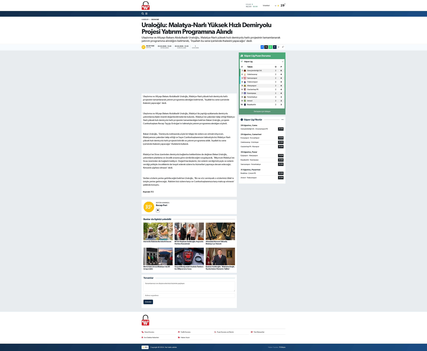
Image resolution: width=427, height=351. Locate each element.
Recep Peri (161, 205)
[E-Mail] (158, 210)
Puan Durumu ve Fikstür (225, 332)
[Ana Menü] (145, 13)
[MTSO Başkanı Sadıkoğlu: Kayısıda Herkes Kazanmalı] (189, 231)
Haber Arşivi (185, 337)
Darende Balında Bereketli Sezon (157, 241)
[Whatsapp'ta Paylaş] (270, 47)
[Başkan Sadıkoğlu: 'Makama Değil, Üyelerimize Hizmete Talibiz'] (220, 256)
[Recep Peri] (148, 207)
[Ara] (143, 13)
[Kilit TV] (146, 5)
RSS (146, 347)
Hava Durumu (149, 332)
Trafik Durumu (185, 332)
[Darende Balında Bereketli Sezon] (158, 231)
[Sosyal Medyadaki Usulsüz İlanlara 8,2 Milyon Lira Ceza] (189, 256)
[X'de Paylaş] (266, 47)
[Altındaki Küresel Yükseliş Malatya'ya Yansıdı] (220, 231)
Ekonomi (155, 19)
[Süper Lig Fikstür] (282, 120)
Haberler (145, 19)
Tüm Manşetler (259, 332)
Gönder (148, 302)
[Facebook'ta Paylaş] (262, 47)
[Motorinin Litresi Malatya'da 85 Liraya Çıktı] (158, 256)
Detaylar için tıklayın (262, 111)
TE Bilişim (282, 347)
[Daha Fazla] (275, 47)
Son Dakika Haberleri (151, 337)
